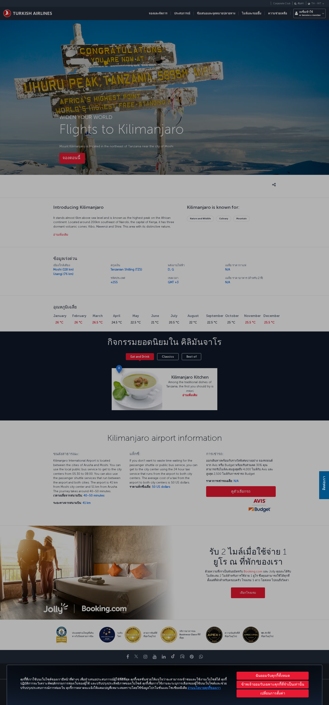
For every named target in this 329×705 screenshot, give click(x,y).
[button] (273, 693)
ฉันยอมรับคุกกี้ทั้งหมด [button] (273, 675)
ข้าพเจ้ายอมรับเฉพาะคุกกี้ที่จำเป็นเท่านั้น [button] (272, 684)
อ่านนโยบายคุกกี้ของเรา (204, 688)
